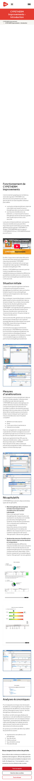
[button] (12, 4)
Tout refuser (17, 777)
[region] (17, 764)
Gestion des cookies (17, 773)
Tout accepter (17, 768)
